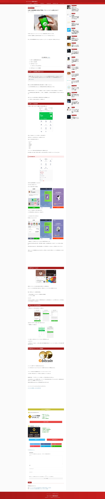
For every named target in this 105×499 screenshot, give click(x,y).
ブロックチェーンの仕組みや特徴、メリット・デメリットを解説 (39, 488)
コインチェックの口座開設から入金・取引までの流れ (75, 81)
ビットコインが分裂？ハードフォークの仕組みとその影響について (75, 68)
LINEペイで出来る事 (34, 61)
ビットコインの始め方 (29, 3)
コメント (30, 455)
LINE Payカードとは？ (34, 63)
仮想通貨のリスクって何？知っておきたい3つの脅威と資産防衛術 (75, 39)
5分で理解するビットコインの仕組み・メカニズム (75, 118)
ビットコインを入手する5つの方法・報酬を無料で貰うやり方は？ (75, 75)
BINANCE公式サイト (55, 439)
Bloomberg (32, 79)
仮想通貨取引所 (42, 3)
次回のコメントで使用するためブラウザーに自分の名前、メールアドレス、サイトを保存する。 (41, 476)
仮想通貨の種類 (36, 3)
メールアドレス (31, 468)
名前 (30, 465)
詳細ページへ (37, 439)
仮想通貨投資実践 (49, 3)
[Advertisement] (36, 48)
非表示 (49, 57)
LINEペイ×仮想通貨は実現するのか (36, 59)
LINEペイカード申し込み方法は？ (36, 65)
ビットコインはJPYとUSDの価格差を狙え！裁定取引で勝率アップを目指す (40, 487)
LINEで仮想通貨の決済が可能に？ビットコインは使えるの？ (75, 95)
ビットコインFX (62, 3)
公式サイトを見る (45, 421)
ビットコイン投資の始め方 (31, 1)
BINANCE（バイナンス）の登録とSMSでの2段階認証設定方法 (75, 24)
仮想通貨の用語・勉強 (55, 3)
